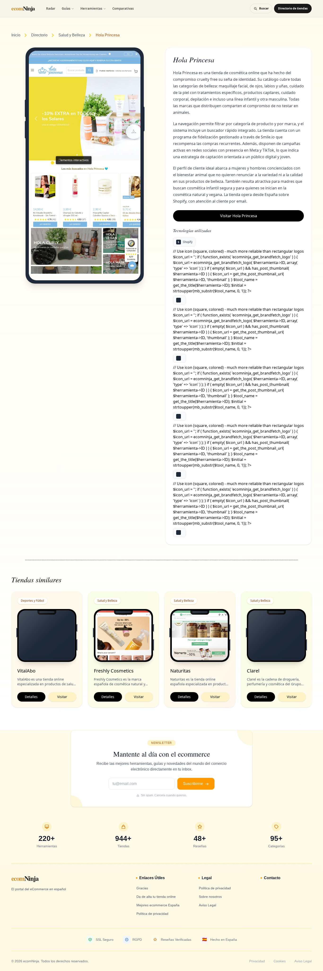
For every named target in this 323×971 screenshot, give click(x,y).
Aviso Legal (303, 961)
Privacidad (257, 961)
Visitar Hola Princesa (238, 215)
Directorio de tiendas (293, 8)
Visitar (62, 696)
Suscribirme (193, 784)
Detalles (31, 696)
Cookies (280, 961)
